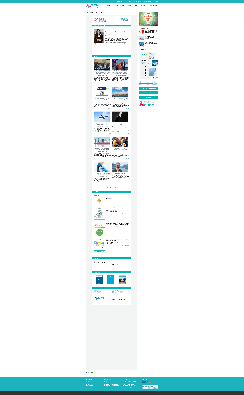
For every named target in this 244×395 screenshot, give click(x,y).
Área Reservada (129, 1)
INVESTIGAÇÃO (153, 5)
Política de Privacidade (90, 387)
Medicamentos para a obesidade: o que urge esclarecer (149, 37)
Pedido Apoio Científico (90, 385)
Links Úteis (88, 382)
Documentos (88, 381)
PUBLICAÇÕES (144, 5)
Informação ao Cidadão (121, 1)
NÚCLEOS (122, 5)
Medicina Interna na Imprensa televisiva (111, 385)
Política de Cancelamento (147, 1)
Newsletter (106, 382)
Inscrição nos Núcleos (138, 1)
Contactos (156, 1)
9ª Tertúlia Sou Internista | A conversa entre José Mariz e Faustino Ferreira (151, 43)
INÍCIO (109, 5)
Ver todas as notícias (143, 49)
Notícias (105, 381)
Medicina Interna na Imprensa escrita (111, 384)
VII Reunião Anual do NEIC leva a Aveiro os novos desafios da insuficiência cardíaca (151, 31)
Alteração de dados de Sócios (110, 387)
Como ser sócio (89, 384)
